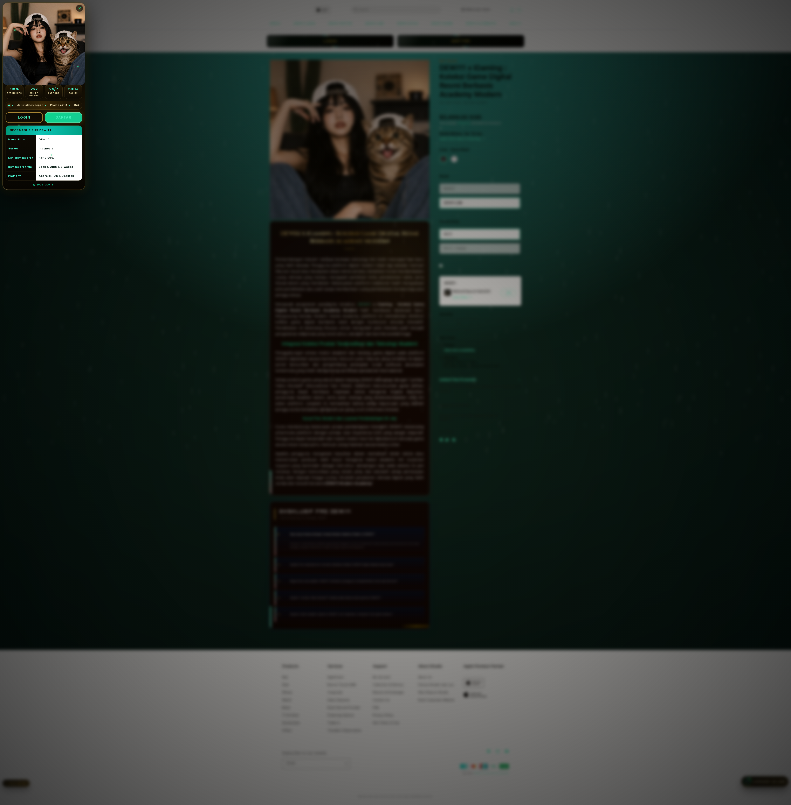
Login (24, 117)
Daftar (63, 117)
